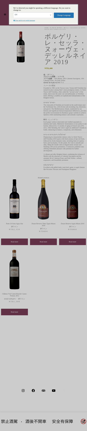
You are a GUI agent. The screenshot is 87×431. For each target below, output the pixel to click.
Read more (14, 242)
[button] (5, 14)
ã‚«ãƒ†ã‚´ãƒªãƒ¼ (56, 27)
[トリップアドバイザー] (43, 390)
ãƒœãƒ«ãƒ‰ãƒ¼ (10, 299)
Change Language (64, 15)
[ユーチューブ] (53, 390)
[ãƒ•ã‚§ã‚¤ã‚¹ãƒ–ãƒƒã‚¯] (33, 390)
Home (47, 27)
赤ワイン (66, 27)
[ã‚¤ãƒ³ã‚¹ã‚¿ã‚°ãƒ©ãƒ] (23, 390)
